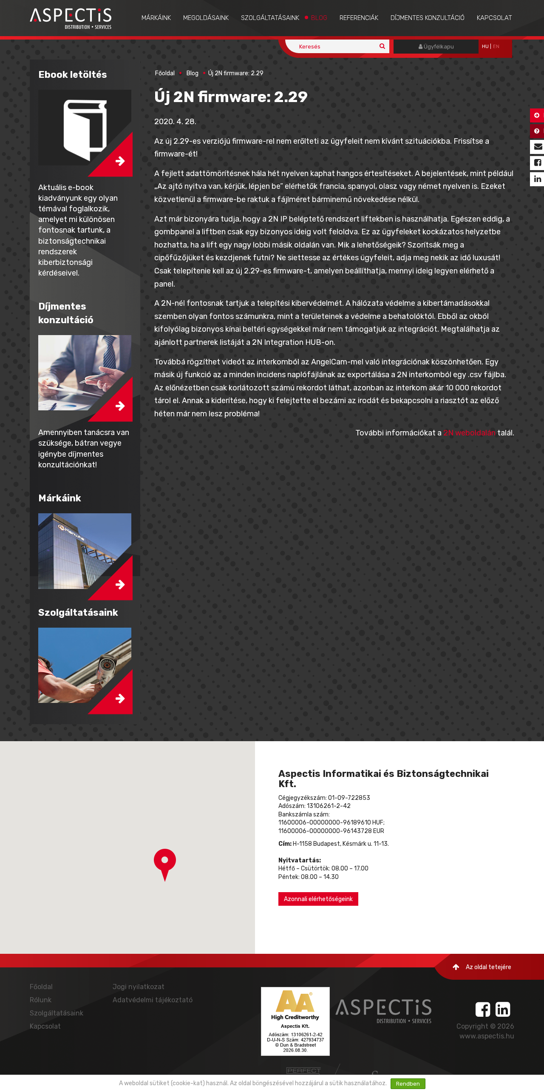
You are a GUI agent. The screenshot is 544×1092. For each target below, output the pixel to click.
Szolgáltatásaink (270, 18)
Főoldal (165, 73)
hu (485, 46)
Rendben (408, 1084)
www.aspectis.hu (486, 1036)
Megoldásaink (206, 18)
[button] (165, 865)
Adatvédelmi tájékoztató (153, 1000)
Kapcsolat (494, 18)
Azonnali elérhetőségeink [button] (318, 899)
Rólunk (40, 1000)
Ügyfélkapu (438, 46)
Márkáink (156, 18)
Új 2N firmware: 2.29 (236, 73)
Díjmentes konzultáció (428, 18)
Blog (319, 18)
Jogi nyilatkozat (138, 987)
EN (496, 46)
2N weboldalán (469, 433)
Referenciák (359, 18)
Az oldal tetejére (488, 967)
